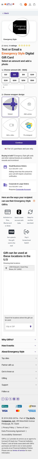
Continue (19, 143)
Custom (5, 85)
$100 (32, 75)
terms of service (19, 450)
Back (6, 13)
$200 (14, 80)
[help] (34, 201)
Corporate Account (23, 189)
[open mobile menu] (2, 4)
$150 (6, 80)
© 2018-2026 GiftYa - (10, 418)
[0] (34, 4)
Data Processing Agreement (13, 431)
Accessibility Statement (12, 435)
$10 (5, 75)
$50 (23, 75)
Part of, (18, 421)
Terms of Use (22, 427)
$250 (23, 80)
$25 (14, 75)
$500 (32, 80)
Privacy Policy (8, 427)
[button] (19, 268)
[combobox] (16, 326)
